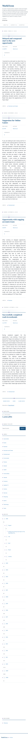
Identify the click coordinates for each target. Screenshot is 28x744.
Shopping (6, 496)
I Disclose (6, 723)
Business (10, 300)
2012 (7, 650)
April (9, 543)
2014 (7, 637)
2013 (7, 643)
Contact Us (14, 25)
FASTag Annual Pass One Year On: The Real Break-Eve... (16, 532)
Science (5, 489)
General (5, 465)
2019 (7, 603)
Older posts (22, 401)
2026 (7, 518)
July (9, 536)
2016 (7, 623)
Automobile (6, 438)
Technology (6, 504)
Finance (5, 462)
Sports (5, 500)
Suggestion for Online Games (11, 121)
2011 (7, 657)
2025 (7, 563)
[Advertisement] (14, 700)
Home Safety (6, 473)
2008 (7, 677)
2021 (7, 590)
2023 (7, 576)
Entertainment (11, 205)
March (9, 549)
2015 (7, 630)
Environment (6, 458)
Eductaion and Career (13, 106)
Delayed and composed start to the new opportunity (12, 40)
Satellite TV (6, 485)
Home (14, 401)
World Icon (8, 5)
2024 (7, 569)
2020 (7, 596)
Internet (5, 477)
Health (5, 469)
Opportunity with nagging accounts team (13, 220)
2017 (7, 617)
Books (5, 442)
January (10, 556)
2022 (7, 583)
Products (5, 481)
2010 (7, 664)
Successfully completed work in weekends (12, 316)
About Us (6, 25)
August (9, 525)
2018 (7, 610)
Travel (5, 508)
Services (5, 492)
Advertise (21, 25)
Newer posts (6, 401)
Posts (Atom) (11, 405)
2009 (7, 670)
